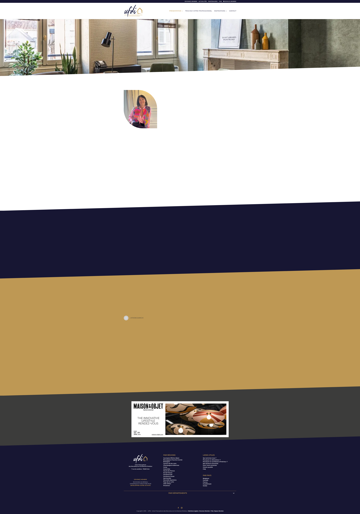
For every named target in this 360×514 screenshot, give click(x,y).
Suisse (205, 486)
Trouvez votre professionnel (198, 11)
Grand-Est (166, 469)
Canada (205, 480)
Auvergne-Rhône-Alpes (171, 458)
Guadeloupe (207, 484)
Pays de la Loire (168, 482)
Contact (232, 11)
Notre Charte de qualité (180, 254)
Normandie (167, 478)
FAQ (220, 1)
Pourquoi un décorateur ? (212, 460)
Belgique (206, 478)
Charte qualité (208, 467)
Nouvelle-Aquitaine (170, 480)
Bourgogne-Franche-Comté (172, 460)
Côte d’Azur (167, 484)
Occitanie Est (167, 474)
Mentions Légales (193, 511)
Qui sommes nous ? (209, 458)
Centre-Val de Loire (169, 463)
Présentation (175, 11)
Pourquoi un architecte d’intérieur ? (215, 461)
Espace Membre (219, 511)
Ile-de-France (167, 473)
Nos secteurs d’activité (210, 463)
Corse (165, 467)
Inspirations (219, 11)
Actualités (203, 1)
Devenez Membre (191, 1)
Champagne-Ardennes (171, 465)
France (205, 482)
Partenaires (213, 1)
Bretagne (166, 461)
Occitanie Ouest (168, 476)
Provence (166, 485)
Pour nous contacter (210, 465)
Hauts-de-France (169, 471)
